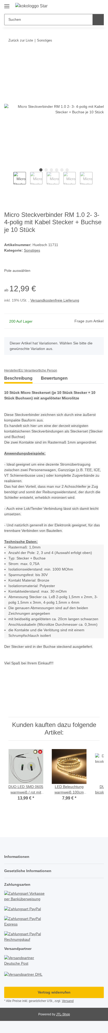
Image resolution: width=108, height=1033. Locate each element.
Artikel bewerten (22, 695)
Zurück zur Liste (20, 40)
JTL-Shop (63, 1014)
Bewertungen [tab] (54, 378)
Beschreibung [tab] (18, 378)
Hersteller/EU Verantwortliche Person (30, 370)
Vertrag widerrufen (54, 992)
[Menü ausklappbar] (6, 4)
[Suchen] (98, 19)
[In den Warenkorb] (8, 56)
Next (97, 181)
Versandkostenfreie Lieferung (54, 300)
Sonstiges (32, 250)
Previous (8, 181)
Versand (68, 1001)
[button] (83, 6)
